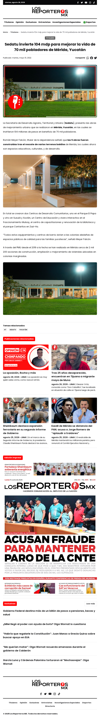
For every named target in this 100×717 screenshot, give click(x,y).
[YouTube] (50, 693)
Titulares (9, 22)
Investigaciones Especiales (66, 22)
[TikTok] (59, 693)
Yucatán (23, 330)
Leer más (90, 603)
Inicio (5, 32)
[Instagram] (54, 693)
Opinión (20, 22)
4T (5, 330)
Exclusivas (31, 22)
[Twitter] (45, 693)
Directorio (50, 706)
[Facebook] (41, 693)
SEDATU (13, 330)
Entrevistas (44, 22)
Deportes (90, 22)
